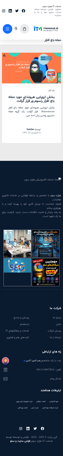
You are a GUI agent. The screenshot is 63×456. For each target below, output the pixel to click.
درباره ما (57, 317)
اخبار (58, 324)
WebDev (30, 129)
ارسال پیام (55, 379)
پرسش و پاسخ (21, 317)
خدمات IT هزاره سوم (52, 6)
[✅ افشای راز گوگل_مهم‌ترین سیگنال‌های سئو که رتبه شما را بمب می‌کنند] (45, 272)
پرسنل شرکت (54, 331)
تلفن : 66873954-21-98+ (48, 370)
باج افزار (51, 90)
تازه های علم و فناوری (18, 337)
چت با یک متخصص (43, 360)
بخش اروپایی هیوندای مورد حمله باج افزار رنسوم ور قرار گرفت (31, 99)
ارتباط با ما (55, 337)
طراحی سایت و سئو (20, 441)
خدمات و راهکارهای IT (17, 331)
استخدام (24, 324)
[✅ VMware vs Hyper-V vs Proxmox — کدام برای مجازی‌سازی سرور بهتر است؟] (45, 243)
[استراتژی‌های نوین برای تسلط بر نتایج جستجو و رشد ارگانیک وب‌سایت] (17, 272)
